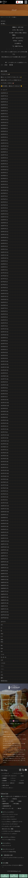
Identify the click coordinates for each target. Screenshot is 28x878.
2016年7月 (3, 308)
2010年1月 (3, 538)
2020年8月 (3, 222)
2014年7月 (3, 379)
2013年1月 (3, 432)
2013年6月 (3, 417)
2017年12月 (4, 273)
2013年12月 (4, 399)
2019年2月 (3, 246)
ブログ (22, 780)
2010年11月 (3, 508)
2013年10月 (4, 405)
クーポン (13, 780)
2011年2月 (3, 500)
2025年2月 (3, 140)
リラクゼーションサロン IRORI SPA (11, 831)
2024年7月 (3, 155)
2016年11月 (3, 296)
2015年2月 (3, 358)
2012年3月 (3, 461)
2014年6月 (3, 382)
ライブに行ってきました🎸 (7, 83)
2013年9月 (3, 408)
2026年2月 (3, 110)
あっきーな (3, 657)
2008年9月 (3, 585)
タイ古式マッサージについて (9, 776)
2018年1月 (3, 270)
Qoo (2, 648)
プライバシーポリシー (7, 788)
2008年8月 (3, 588)
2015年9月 (3, 337)
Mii (2, 645)
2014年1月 (3, 396)
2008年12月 (4, 576)
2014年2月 (3, 393)
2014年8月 (3, 376)
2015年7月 (3, 343)
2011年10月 (3, 476)
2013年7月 (3, 414)
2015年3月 (3, 355)
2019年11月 (3, 234)
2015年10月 (4, 334)
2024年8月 (3, 152)
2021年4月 (3, 205)
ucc (2, 651)
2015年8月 (3, 340)
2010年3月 (3, 532)
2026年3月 (3, 107)
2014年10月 (4, 370)
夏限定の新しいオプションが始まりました (11, 80)
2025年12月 (4, 116)
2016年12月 (4, 293)
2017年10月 (4, 276)
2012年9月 (3, 444)
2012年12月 (4, 435)
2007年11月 (4, 615)
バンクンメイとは (17, 773)
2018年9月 (3, 261)
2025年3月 (3, 137)
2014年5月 (3, 385)
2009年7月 (3, 556)
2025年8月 (3, 128)
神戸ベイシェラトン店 (7, 808)
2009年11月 (4, 544)
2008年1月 (3, 609)
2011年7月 (3, 485)
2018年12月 (4, 252)
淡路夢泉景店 (5, 803)
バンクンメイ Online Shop (9, 851)
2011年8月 (3, 482)
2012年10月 (4, 441)
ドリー (2, 666)
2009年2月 (3, 570)
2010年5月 (3, 526)
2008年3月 (3, 603)
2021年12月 (4, 187)
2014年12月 (4, 364)
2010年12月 (4, 506)
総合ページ (5, 799)
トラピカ (3, 663)
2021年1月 (3, 211)
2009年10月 (4, 547)
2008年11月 (4, 579)
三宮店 (12, 801)
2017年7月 (3, 278)
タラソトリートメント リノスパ (10, 814)
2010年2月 (3, 535)
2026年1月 (3, 113)
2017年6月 (3, 281)
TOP (2, 17)
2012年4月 (3, 458)
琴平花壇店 (16, 803)
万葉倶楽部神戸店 (6, 806)
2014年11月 (3, 367)
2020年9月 (3, 220)
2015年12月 (4, 329)
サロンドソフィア (6, 845)
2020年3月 (3, 228)
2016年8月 (3, 305)
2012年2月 (3, 464)
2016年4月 (3, 317)
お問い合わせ (5, 785)
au (1, 627)
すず (2, 660)
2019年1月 (3, 249)
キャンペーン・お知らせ (8, 783)
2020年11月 (4, 217)
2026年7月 (3, 96)
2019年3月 (3, 243)
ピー (2, 672)
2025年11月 (4, 119)
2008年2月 (3, 606)
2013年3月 (3, 426)
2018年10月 (4, 258)
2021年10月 (4, 190)
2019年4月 (3, 240)
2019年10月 (4, 237)
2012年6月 (3, 452)
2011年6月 (3, 488)
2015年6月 (3, 346)
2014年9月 (3, 373)
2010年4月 (3, 529)
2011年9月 (3, 479)
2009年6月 (3, 559)
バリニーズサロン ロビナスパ (9, 819)
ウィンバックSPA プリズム (8, 839)
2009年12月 (4, 541)
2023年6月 (3, 178)
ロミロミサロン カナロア (8, 817)
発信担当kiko (4, 681)
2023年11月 (4, 166)
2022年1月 (3, 184)
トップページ (5, 773)
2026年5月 (3, 102)
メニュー (13, 778)
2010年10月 (4, 511)
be (1, 630)
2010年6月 (3, 523)
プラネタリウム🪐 (5, 74)
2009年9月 (3, 550)
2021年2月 (3, 208)
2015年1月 (3, 361)
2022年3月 (3, 181)
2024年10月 (4, 146)
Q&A (22, 776)
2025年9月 (3, 125)
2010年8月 (3, 517)
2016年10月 (4, 299)
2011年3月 (3, 497)
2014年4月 (3, 388)
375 (2, 625)
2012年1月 (3, 467)
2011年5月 (3, 491)
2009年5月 (3, 562)
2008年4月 (3, 600)
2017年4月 (3, 287)
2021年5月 (3, 202)
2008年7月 (3, 591)
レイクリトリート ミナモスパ (9, 833)
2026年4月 (3, 105)
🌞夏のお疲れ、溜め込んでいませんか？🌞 (11, 86)
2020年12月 (4, 214)
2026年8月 (3, 93)
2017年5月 (3, 284)
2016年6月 (3, 311)
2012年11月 (3, 438)
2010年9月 (3, 514)
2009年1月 (3, 573)
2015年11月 (3, 332)
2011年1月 (3, 503)
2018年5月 (3, 267)
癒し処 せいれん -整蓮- (8, 829)
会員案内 (4, 780)
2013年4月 (3, 423)
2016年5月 (3, 314)
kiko (2, 639)
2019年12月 (4, 231)
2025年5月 (3, 134)
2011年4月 (3, 494)
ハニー (2, 669)
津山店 (19, 808)
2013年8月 (3, 411)
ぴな (2, 675)
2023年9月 (3, 172)
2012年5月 (3, 455)
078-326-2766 (15, 704)
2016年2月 (3, 323)
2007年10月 (4, 618)
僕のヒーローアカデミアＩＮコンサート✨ (11, 77)
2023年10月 (4, 169)
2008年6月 (3, 594)
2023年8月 (3, 175)
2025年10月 (4, 122)
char (2, 633)
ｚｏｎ (2, 654)
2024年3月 (3, 163)
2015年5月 (3, 349)
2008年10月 (4, 582)
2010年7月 (3, 520)
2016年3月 (3, 320)
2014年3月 (3, 391)
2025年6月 (3, 131)
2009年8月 (3, 553)
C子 (2, 636)
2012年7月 (3, 449)
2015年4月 (3, 352)
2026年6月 (3, 99)
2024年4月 (3, 161)
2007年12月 (4, 612)
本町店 (4, 801)
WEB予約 (21, 783)
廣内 (2, 678)
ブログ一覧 (7, 17)
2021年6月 (3, 199)
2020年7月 (3, 225)
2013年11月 (3, 402)
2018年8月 (3, 264)
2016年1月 (3, 326)
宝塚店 (19, 801)
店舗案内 (4, 778)
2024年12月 (4, 143)
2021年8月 (3, 193)
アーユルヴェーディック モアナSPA (11, 826)
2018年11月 (3, 255)
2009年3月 (3, 567)
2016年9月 (3, 302)
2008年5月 (3, 597)
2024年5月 (3, 158)
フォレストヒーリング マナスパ (10, 824)
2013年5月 (3, 420)
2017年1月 (3, 290)
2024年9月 (3, 149)
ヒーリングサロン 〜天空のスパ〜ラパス (12, 821)
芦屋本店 (14, 799)
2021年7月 (3, 196)
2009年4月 (3, 564)
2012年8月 (3, 447)
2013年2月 (3, 429)
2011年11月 (3, 473)
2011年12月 (3, 470)
